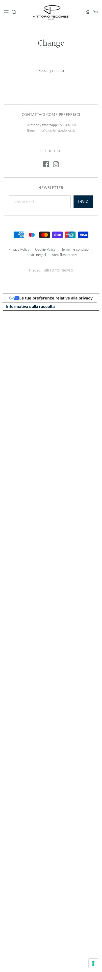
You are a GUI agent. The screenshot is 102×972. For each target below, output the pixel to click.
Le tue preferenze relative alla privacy (56, 298)
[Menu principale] (6, 12)
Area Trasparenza (64, 255)
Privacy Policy (18, 249)
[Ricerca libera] (14, 12)
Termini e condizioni (76, 249)
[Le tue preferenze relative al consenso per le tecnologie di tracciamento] (93, 963)
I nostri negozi (35, 255)
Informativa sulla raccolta (30, 306)
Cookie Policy (45, 249)
